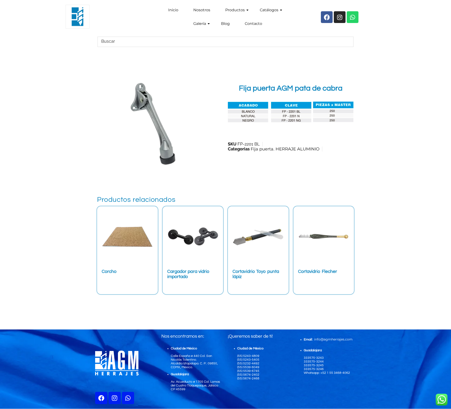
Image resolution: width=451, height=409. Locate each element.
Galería (199, 23)
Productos (235, 10)
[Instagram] (115, 398)
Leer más (116, 280)
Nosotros (201, 10)
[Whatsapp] (128, 398)
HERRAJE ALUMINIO (297, 149)
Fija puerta (262, 149)
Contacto (253, 23)
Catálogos (269, 10)
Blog (225, 23)
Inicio (173, 10)
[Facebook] (101, 398)
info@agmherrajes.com (333, 339)
